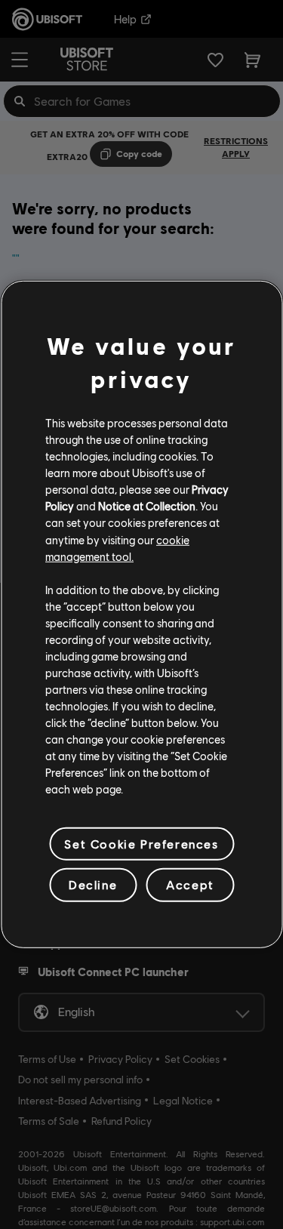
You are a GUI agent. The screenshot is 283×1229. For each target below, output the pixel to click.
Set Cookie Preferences (141, 843)
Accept (190, 884)
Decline (93, 884)
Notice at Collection (146, 506)
